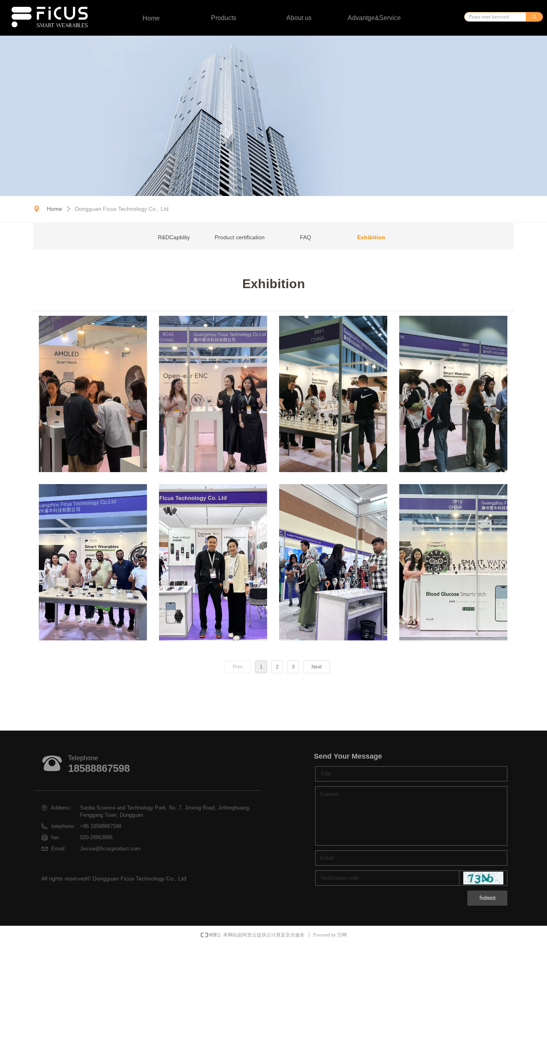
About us (299, 17)
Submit (487, 898)
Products (223, 17)
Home (54, 209)
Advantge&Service (374, 17)
